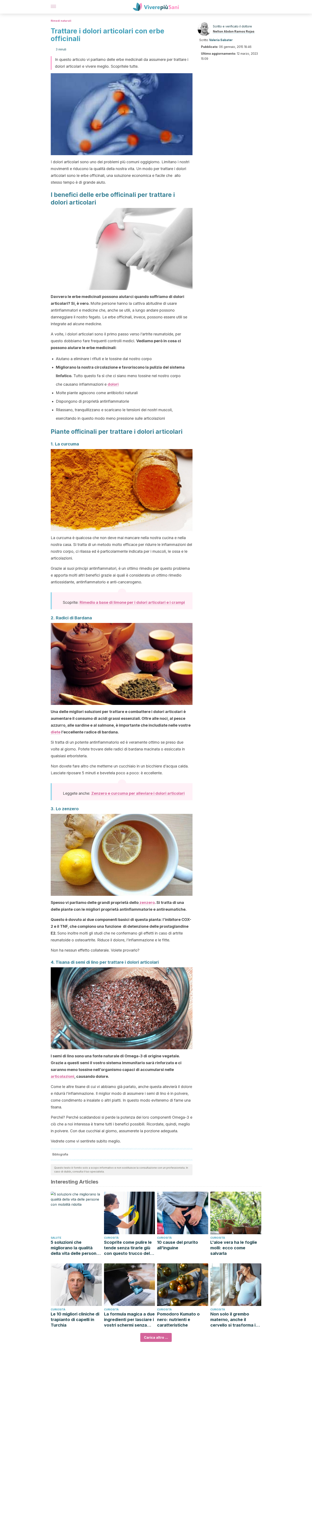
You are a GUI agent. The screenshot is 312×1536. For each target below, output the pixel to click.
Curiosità (111, 1237)
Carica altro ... (156, 1337)
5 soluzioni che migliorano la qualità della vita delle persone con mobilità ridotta (75, 1248)
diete (55, 732)
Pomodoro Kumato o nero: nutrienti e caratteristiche (178, 1319)
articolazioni (62, 1076)
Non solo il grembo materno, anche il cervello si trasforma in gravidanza (234, 1319)
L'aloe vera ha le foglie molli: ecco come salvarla (233, 1248)
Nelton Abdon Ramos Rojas (233, 31)
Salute (56, 1237)
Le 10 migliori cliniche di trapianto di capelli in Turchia (75, 1319)
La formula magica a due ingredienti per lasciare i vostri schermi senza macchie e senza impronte (129, 1319)
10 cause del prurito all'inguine (177, 1245)
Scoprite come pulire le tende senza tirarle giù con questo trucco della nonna (128, 1248)
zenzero (147, 902)
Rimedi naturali (61, 20)
